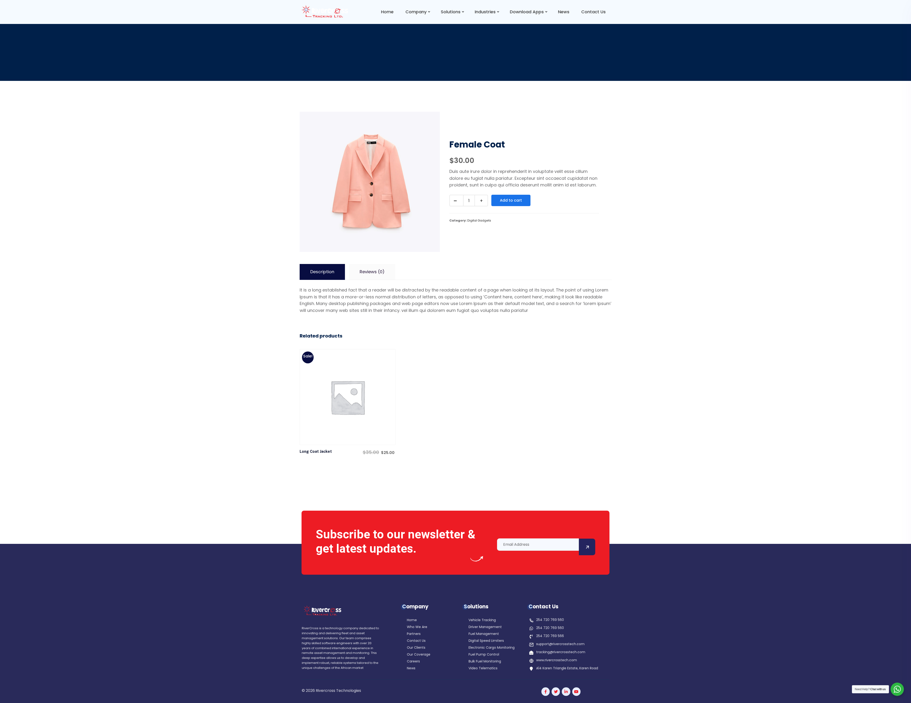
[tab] (322, 272)
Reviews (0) (372, 272)
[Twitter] (556, 691)
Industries (485, 12)
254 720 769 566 (550, 636)
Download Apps (527, 12)
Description (322, 272)
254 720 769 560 (550, 619)
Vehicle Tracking (482, 620)
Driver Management (485, 627)
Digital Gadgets (479, 220)
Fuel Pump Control (484, 655)
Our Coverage (418, 655)
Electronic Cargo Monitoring (492, 648)
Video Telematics (483, 668)
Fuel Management (484, 634)
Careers (413, 662)
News (563, 12)
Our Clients (416, 648)
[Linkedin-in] (566, 691)
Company (416, 12)
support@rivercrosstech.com (560, 644)
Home (387, 12)
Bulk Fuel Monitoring (485, 662)
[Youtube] (576, 691)
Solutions (450, 12)
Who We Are (417, 627)
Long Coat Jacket (316, 451)
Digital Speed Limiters (486, 641)
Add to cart (511, 200)
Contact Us (593, 12)
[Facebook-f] (545, 691)
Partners (414, 634)
